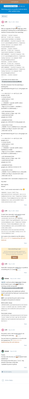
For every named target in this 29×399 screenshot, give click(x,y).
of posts (14, 2)
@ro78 (3, 282)
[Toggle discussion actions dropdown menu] (27, 2)
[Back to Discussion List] (1, 2)
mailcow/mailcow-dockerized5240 (12, 81)
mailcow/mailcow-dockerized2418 (12, 288)
